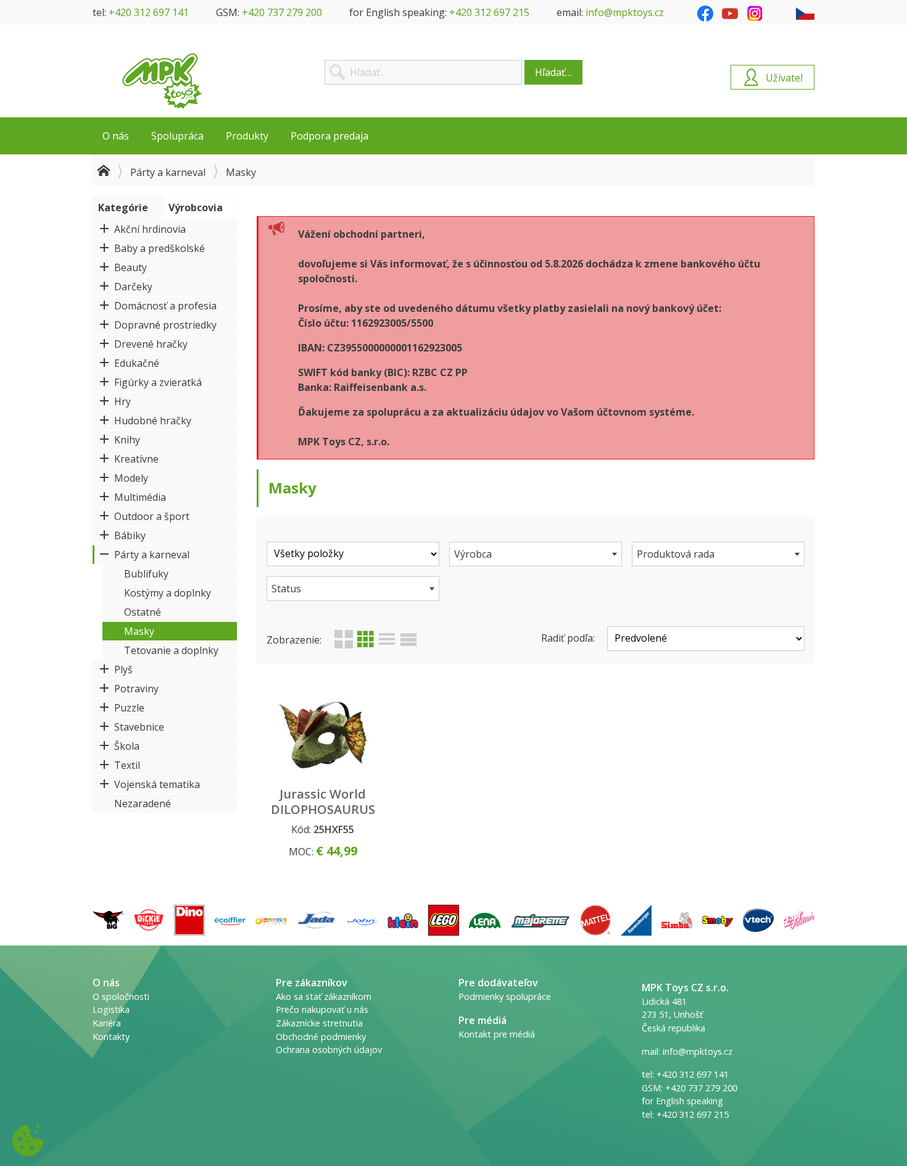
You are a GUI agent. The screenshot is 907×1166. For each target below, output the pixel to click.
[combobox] (535, 554)
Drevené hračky (151, 344)
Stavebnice (139, 727)
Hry (122, 401)
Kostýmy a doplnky (167, 593)
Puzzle (129, 708)
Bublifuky (146, 574)
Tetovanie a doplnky (171, 650)
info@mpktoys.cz (625, 12)
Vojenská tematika (157, 784)
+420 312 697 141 (149, 12)
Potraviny (136, 688)
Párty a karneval (167, 172)
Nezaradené (142, 803)
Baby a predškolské (159, 248)
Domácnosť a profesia (165, 305)
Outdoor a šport (151, 516)
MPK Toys (162, 81)
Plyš (123, 669)
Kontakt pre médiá (496, 1034)
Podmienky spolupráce (504, 996)
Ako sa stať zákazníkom (323, 996)
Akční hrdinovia (150, 229)
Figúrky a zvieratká (158, 382)
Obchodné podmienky (321, 1036)
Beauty (130, 267)
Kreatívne (136, 459)
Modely (131, 478)
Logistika (111, 1009)
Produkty (247, 136)
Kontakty (111, 1036)
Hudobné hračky (152, 420)
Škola (126, 746)
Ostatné (142, 612)
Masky (139, 631)
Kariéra (107, 1023)
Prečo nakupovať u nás (322, 1009)
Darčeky (133, 286)
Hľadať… (553, 72)
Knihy (127, 440)
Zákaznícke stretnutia (319, 1023)
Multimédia (140, 497)
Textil (127, 765)
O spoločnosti (121, 996)
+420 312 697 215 (489, 12)
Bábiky (130, 535)
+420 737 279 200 (282, 12)
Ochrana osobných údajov (329, 1049)
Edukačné (136, 363)
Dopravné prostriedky (165, 325)
